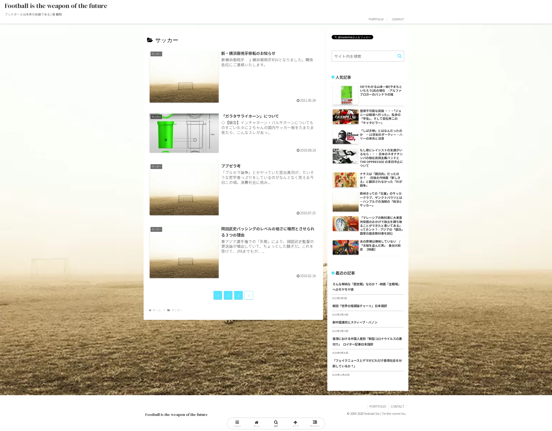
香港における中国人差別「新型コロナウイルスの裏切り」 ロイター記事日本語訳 (367, 341)
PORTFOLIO (378, 406)
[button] (399, 56)
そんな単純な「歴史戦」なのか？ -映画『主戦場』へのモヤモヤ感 (366, 287)
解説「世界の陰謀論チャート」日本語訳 (359, 305)
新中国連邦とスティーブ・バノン (354, 322)
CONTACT (397, 406)
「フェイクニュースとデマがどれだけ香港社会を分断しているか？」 (367, 363)
